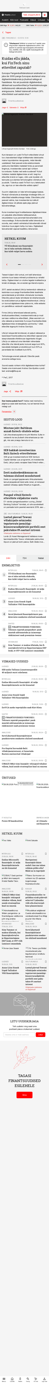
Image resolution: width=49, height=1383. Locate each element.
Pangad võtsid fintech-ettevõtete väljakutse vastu (21, 496)
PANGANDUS (11, 38)
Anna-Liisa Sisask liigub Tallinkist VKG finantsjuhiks (10, 970)
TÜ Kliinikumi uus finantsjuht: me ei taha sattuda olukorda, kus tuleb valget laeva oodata (19, 249)
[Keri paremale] (42, 264)
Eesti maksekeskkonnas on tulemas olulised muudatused (22, 474)
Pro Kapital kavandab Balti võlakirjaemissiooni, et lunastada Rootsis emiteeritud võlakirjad (18, 751)
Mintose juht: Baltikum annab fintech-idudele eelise (21, 429)
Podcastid (24, 20)
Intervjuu (12, 570)
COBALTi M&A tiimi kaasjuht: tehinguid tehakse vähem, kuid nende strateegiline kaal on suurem (11, 900)
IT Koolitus (7, 818)
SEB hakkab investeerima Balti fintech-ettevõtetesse (20, 451)
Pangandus (7, 411)
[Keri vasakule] (7, 264)
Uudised (7, 424)
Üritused (41, 20)
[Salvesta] (45, 570)
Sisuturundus (14, 514)
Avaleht (5, 20)
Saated (11, 624)
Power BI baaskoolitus (12, 821)
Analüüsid (12, 611)
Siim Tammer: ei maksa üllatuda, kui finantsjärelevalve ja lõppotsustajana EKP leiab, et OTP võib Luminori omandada (27, 648)
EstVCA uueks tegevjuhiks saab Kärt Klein (22, 707)
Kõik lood (14, 20)
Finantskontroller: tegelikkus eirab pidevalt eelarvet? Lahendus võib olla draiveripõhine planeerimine (36, 900)
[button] (19, 1034)
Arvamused (13, 642)
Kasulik (28, 889)
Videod (33, 20)
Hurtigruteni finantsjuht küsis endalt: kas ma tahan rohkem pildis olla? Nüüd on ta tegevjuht (35, 865)
